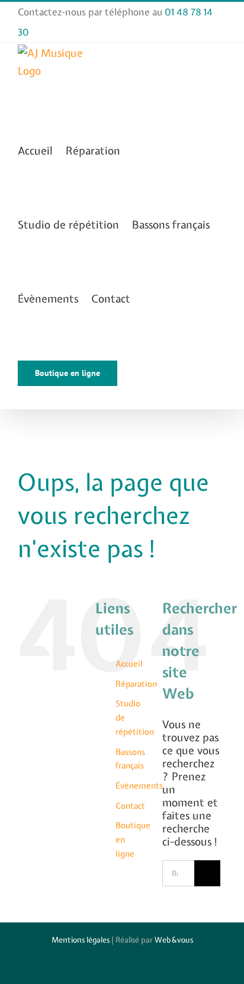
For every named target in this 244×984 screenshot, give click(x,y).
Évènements (139, 785)
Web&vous (174, 940)
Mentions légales (81, 940)
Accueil (129, 663)
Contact (130, 805)
